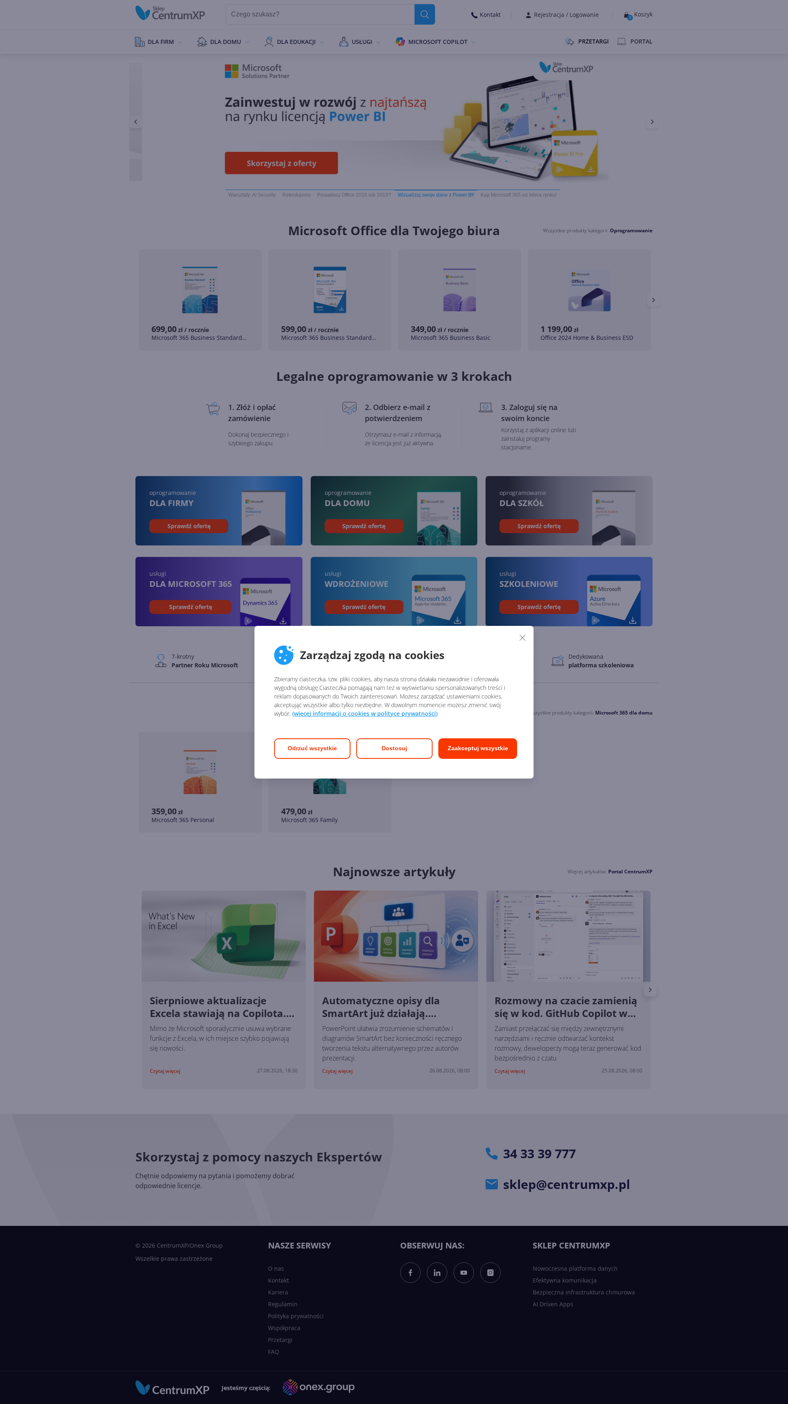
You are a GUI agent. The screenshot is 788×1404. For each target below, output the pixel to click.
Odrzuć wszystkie (312, 748)
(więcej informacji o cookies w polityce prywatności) (365, 713)
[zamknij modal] (522, 638)
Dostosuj (394, 748)
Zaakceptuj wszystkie (478, 748)
